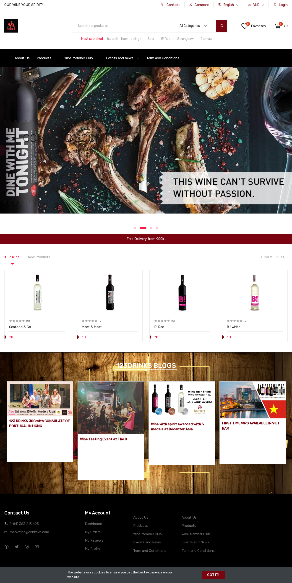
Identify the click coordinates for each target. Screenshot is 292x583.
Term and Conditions (162, 58)
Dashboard (93, 524)
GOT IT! (213, 575)
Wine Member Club (78, 58)
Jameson (207, 39)
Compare (201, 5)
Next (289, 150)
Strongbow (185, 39)
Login (283, 5)
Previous (3, 150)
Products (44, 58)
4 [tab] (157, 228)
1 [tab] (135, 228)
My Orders (93, 532)
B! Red (165, 39)
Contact (173, 5)
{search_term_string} (124, 39)
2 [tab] (141, 228)
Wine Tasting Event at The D (103, 439)
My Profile (92, 549)
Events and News (119, 58)
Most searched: (92, 39)
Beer (151, 39)
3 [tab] (149, 228)
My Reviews (94, 540)
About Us (22, 58)
